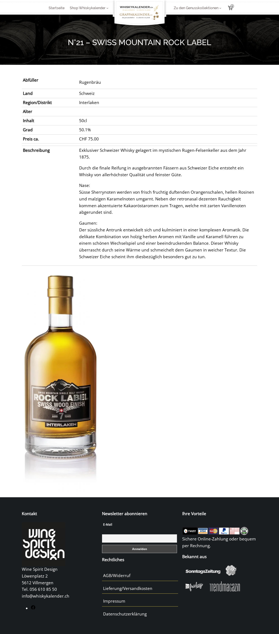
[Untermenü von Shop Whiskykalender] (107, 8)
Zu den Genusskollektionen (196, 8)
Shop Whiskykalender (87, 8)
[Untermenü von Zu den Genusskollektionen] (220, 8)
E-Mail (107, 524)
